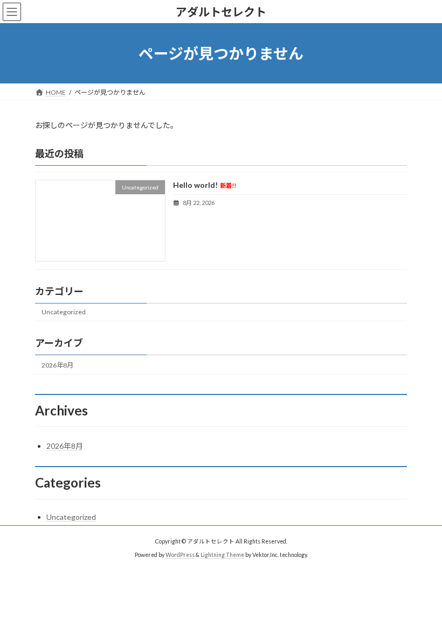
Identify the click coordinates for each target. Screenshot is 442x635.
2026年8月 (57, 365)
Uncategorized (64, 312)
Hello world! (204, 185)
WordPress (180, 555)
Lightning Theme (222, 555)
